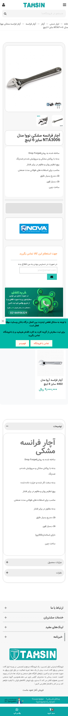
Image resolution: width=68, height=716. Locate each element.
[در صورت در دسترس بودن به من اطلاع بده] (52, 276)
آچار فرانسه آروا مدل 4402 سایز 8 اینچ (52, 382)
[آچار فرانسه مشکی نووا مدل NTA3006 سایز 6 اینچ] (58, 107)
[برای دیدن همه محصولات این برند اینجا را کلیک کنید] (34, 229)
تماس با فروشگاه (41, 343)
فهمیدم (22, 343)
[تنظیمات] (3, 4)
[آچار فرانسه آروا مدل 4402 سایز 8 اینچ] (50, 362)
